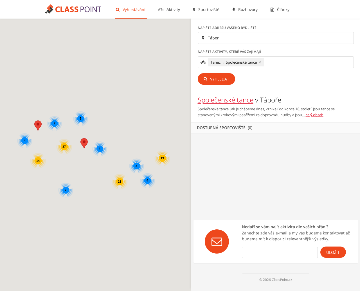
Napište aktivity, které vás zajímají (229, 51)
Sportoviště (208, 9)
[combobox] (276, 62)
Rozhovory (247, 9)
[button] (38, 125)
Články (282, 9)
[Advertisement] (275, 175)
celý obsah (314, 114)
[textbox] (267, 62)
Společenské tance (225, 99)
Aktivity (172, 9)
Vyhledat (219, 79)
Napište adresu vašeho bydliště (227, 27)
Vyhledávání (133, 9)
